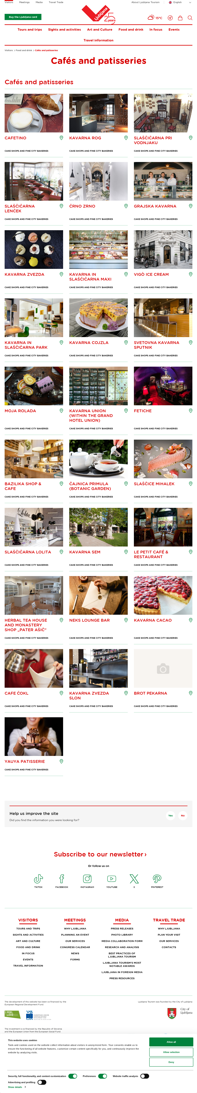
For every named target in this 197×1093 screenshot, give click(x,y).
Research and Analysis (122, 947)
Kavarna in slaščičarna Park (26, 345)
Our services (75, 941)
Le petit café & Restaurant (151, 554)
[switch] (102, 1076)
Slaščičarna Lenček (20, 208)
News (75, 953)
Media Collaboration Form (122, 941)
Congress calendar (75, 947)
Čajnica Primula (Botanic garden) (90, 486)
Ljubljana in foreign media (122, 972)
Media (39, 2)
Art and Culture (99, 29)
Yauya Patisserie (25, 761)
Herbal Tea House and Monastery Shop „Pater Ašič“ (26, 625)
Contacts (169, 947)
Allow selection (171, 1052)
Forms (75, 959)
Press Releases (122, 928)
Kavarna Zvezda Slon (89, 695)
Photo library (122, 934)
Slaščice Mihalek (154, 484)
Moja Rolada (20, 411)
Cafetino (15, 138)
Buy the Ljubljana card (23, 17)
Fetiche (143, 411)
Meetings (24, 2)
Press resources (122, 978)
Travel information (98, 40)
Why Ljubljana (75, 928)
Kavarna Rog (85, 138)
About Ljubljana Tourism (145, 2)
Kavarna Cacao (153, 620)
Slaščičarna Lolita (28, 552)
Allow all (171, 1042)
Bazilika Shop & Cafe (23, 486)
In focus (155, 29)
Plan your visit (169, 934)
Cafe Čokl (16, 693)
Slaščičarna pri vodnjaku (153, 140)
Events (174, 29)
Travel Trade (56, 2)
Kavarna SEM (85, 552)
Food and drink (131, 29)
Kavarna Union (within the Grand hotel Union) (91, 416)
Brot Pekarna (150, 693)
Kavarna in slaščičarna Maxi (90, 276)
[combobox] (180, 2)
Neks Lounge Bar (89, 620)
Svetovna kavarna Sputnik (156, 345)
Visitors (9, 2)
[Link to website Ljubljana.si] (179, 1013)
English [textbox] (177, 2)
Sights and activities (64, 29)
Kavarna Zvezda (24, 274)
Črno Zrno (82, 206)
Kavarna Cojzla (89, 342)
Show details (15, 1087)
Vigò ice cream (151, 274)
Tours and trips (30, 29)
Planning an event (75, 934)
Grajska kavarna (155, 206)
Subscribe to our (98, 854)
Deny (171, 1062)
